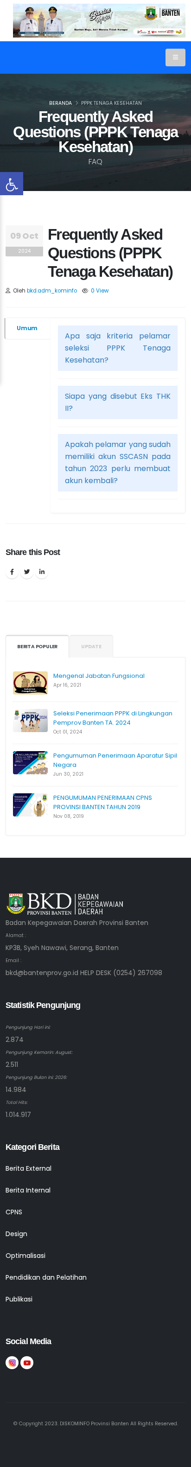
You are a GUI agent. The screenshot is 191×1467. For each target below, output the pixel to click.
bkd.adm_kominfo (52, 290)
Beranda (60, 103)
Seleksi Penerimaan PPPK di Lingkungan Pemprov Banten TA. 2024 (112, 718)
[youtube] (26, 1362)
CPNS (14, 1212)
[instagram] (12, 1362)
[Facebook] (12, 572)
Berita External (28, 1168)
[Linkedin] (41, 572)
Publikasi (19, 1299)
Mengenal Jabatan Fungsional (99, 675)
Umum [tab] (27, 328)
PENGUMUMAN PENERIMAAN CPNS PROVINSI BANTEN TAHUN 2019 (102, 802)
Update (91, 646)
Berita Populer (37, 646)
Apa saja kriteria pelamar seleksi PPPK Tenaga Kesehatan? (118, 348)
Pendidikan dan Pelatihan (46, 1277)
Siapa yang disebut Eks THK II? (118, 402)
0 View (100, 290)
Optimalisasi (25, 1255)
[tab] (118, 348)
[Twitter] (26, 572)
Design (16, 1233)
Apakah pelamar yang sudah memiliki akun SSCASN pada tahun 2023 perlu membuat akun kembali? (118, 462)
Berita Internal (28, 1190)
